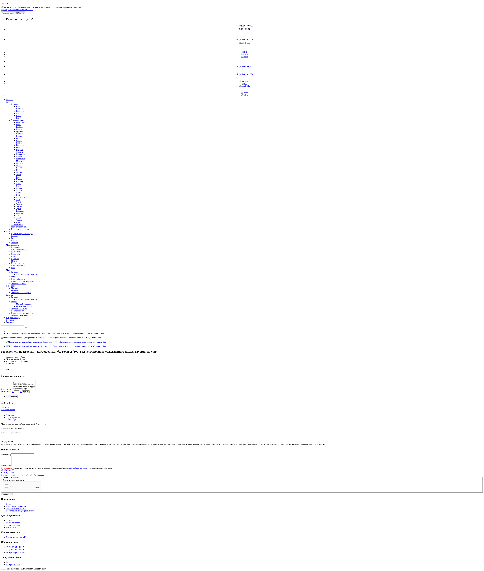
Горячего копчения (19, 227)
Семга (18, 193)
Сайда (18, 186)
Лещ (18, 113)
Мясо (13, 277)
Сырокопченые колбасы (26, 274)
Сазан (18, 184)
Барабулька (21, 122)
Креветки (15, 259)
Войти (9, 562)
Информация (7, 389)
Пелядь (19, 116)
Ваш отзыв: (6, 466)
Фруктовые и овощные (21, 293)
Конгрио (20, 145)
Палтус (19, 177)
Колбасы (15, 272)
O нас (8, 504)
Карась (19, 136)
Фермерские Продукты (21, 315)
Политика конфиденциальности (20, 511)
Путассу (19, 181)
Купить (26, 392)
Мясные (14, 288)
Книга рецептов (13, 523)
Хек (18, 215)
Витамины (15, 247)
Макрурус (20, 159)
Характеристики (13, 417)
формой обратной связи (77, 468)
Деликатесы (16, 252)
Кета (18, 138)
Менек (19, 161)
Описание (10, 415)
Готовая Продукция (19, 249)
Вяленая (14, 104)
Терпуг (19, 204)
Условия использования (16, 508)
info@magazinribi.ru (15, 552)
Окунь (19, 172)
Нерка (18, 170)
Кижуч (19, 140)
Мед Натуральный (19, 308)
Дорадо (19, 129)
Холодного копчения (20, 229)
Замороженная (17, 120)
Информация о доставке (16, 506)
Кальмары (15, 254)
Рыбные (14, 290)
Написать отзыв (8, 410)
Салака (19, 188)
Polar (23, 357)
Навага (19, 168)
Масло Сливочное (24, 304)
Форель (19, 213)
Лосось (19, 156)
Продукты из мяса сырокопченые (25, 281)
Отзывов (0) (11, 420)
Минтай (19, 163)
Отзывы (9, 520)
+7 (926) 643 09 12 (15, 547)
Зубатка (19, 131)
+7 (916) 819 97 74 (15, 549)
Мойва (19, 165)
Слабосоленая (17, 224)
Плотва (19, 118)
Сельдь (19, 190)
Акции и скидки (13, 525)
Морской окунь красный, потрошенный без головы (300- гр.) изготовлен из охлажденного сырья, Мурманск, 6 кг (55, 333)
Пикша (19, 179)
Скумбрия (20, 197)
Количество (6, 392)
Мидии (14, 261)
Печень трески (17, 263)
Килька (19, 143)
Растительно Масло (24, 306)
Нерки (14, 240)
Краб (13, 256)
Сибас (18, 195)
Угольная (20, 211)
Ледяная (19, 152)
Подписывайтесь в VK (16, 537)
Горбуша (19, 127)
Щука (18, 222)
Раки (13, 268)
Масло (14, 302)
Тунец (18, 209)
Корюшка (20, 111)
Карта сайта (11, 527)
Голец (18, 125)
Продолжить (6, 494)
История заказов (13, 564)
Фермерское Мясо (18, 283)
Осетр (18, 175)
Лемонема (20, 154)
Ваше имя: (5, 455)
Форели (14, 243)
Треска (19, 206)
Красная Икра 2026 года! (22, 234)
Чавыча (19, 220)
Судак (18, 202)
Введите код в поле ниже (14, 480)
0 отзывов (5, 407)
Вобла (18, 106)
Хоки (18, 218)
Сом (18, 199)
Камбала (19, 109)
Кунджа (19, 150)
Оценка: (4, 475)
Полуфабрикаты (18, 265)
